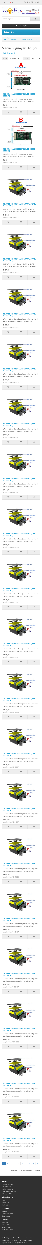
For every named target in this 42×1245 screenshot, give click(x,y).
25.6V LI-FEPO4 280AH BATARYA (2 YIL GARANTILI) (19, 644)
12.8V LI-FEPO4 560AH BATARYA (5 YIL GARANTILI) (19, 534)
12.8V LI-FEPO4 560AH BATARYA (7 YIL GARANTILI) (19, 589)
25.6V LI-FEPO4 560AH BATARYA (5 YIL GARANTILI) (19, 974)
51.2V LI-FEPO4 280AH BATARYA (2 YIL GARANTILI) (19, 1084)
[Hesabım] (28, 2)
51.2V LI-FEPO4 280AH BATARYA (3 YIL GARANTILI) (19, 1139)
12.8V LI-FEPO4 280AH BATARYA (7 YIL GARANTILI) (19, 370)
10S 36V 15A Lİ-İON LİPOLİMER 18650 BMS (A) (19, 95)
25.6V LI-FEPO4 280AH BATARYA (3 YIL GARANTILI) (19, 699)
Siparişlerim (6, 1225)
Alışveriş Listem (7, 1227)
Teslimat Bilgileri (7, 1184)
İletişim (4, 1200)
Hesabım (5, 1222)
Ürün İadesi (5, 1203)
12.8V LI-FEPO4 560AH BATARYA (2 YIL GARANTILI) (19, 425)
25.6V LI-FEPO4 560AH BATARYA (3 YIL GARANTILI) (19, 919)
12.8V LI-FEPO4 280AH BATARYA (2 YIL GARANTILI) (19, 205)
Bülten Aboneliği (7, 1229)
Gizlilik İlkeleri (6, 1187)
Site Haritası (6, 1205)
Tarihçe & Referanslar (9, 1192)
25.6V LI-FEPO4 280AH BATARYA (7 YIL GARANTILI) (19, 809)
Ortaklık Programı (7, 1214)
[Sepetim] (35, 2)
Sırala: (5, 59)
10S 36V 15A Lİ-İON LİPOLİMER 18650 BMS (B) (19, 150)
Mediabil (24, 1243)
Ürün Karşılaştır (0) (9, 53)
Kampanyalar (6, 1216)
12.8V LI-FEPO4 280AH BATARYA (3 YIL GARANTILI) (19, 260)
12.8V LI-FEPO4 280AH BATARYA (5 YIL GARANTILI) (19, 315)
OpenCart (10, 1243)
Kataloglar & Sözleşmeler (10, 1194)
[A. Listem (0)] (32, 2)
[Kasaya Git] (38, 2)
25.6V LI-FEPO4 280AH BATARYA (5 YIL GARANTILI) (19, 754)
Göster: (26, 59)
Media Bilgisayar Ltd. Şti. (30, 39)
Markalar (14, 39)
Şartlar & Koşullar (7, 1189)
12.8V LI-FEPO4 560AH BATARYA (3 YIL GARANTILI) (19, 480)
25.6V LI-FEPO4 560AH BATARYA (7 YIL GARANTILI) (19, 1029)
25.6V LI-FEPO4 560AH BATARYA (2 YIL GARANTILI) (19, 864)
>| (4, 1167)
